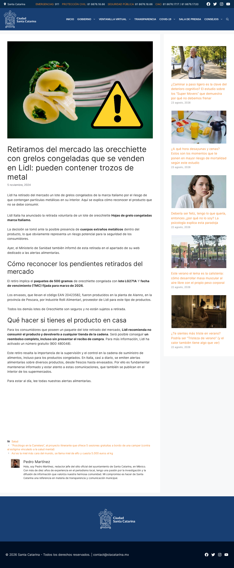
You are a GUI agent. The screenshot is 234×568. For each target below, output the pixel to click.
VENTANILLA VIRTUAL (113, 19)
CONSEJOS (211, 19)
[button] (227, 19)
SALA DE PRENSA (190, 19)
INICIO (70, 19)
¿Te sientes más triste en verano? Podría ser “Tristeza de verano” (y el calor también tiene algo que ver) (197, 338)
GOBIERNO (84, 19)
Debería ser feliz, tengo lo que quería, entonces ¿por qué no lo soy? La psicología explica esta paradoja (198, 218)
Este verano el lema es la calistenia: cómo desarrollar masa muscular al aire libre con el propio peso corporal (197, 278)
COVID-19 (165, 19)
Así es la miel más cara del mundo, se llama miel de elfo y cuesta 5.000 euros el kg (62, 453)
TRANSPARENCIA (145, 19)
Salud (15, 441)
